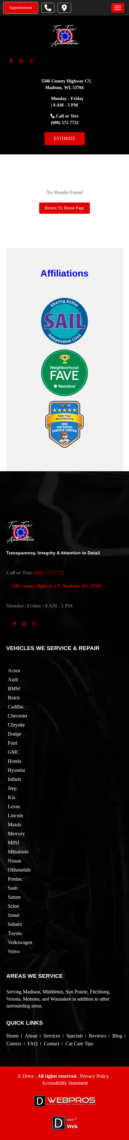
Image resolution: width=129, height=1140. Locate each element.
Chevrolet (17, 715)
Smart (13, 915)
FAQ (33, 1043)
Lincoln (15, 815)
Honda (14, 761)
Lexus (14, 806)
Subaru (15, 924)
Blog (117, 1035)
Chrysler (16, 725)
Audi (13, 679)
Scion (13, 906)
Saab (13, 888)
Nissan (14, 860)
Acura (14, 670)
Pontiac (15, 879)
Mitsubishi (18, 851)
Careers (13, 1043)
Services (52, 1035)
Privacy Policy (95, 1076)
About (31, 1035)
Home (12, 1035)
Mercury (16, 833)
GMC (13, 752)
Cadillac (16, 706)
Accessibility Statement (65, 1083)
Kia (11, 797)
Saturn (14, 897)
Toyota (15, 933)
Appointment (20, 7)
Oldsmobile (19, 869)
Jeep (12, 788)
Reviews (97, 1035)
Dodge (14, 734)
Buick (14, 697)
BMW (14, 688)
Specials (74, 1035)
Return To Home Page (64, 208)
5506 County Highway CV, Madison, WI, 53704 (56, 586)
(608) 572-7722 (65, 122)
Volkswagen (20, 942)
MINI (13, 842)
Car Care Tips (79, 1043)
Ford (12, 743)
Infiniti (14, 779)
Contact (51, 1043)
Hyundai (16, 770)
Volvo (14, 951)
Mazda (14, 824)
